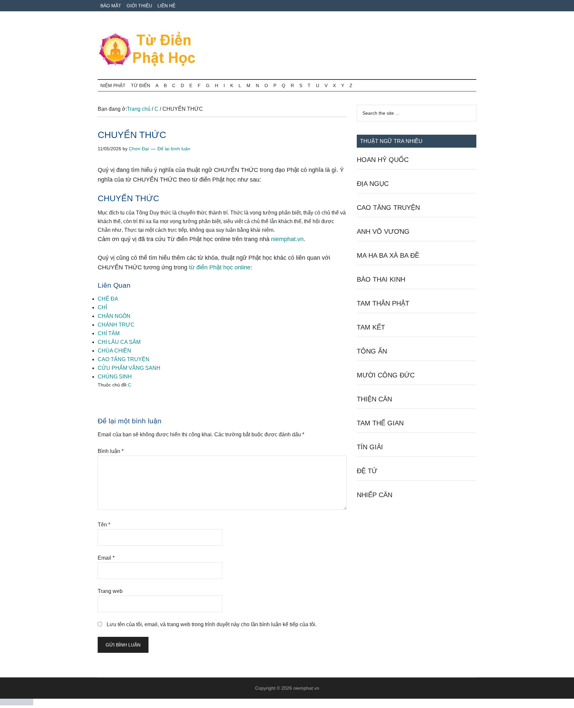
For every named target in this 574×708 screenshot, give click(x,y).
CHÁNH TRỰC (116, 325)
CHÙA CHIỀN (114, 351)
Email (106, 558)
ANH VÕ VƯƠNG (383, 231)
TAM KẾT (371, 327)
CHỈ (102, 307)
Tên (104, 524)
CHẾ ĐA (108, 299)
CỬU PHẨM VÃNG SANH (129, 368)
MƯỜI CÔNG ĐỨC (386, 375)
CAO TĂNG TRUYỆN (123, 359)
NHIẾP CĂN (374, 494)
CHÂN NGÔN (114, 316)
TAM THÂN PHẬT (383, 303)
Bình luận (111, 451)
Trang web (110, 591)
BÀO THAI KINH (381, 279)
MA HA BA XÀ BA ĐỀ (388, 255)
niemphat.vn (287, 239)
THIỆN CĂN (374, 399)
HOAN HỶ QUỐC (383, 159)
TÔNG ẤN (372, 351)
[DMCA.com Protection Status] (16, 703)
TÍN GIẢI (370, 447)
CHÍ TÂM (109, 333)
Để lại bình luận (173, 148)
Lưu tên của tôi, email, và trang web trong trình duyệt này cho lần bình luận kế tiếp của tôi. (212, 624)
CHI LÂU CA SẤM (119, 342)
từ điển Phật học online (219, 267)
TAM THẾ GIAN (380, 423)
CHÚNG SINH (115, 376)
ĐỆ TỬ (367, 471)
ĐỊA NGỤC (373, 183)
